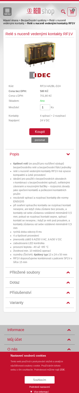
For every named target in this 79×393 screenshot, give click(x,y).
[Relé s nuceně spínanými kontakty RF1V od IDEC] (40, 66)
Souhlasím (39, 379)
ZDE (62, 369)
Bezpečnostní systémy (34, 20)
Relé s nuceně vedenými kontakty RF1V (51, 23)
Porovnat (40, 140)
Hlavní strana (11, 20)
